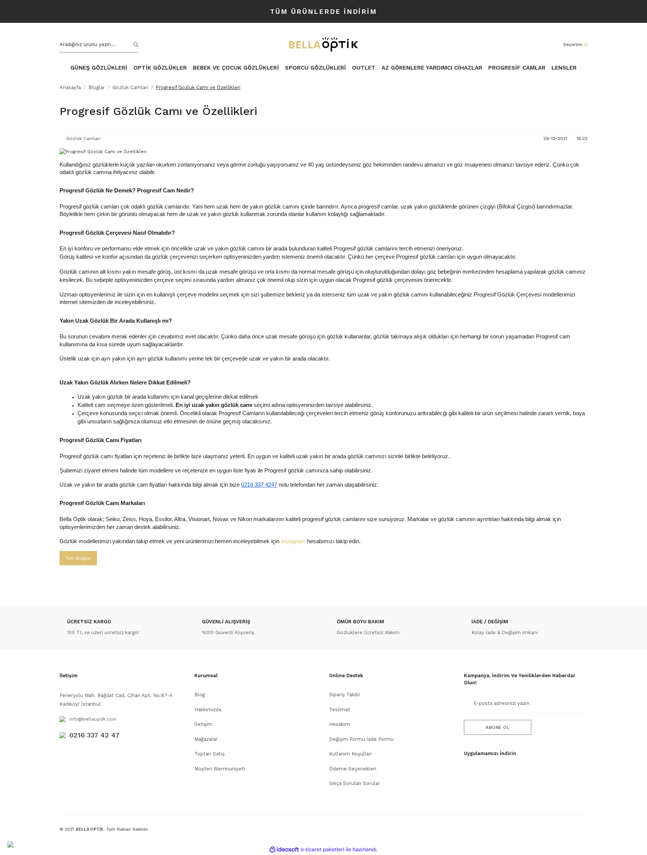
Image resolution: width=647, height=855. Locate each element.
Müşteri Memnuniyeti (219, 769)
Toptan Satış (209, 754)
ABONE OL (498, 727)
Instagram (294, 541)
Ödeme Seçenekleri (352, 769)
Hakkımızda (207, 709)
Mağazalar (206, 739)
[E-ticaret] (322, 849)
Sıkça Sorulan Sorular (354, 783)
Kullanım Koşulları (350, 754)
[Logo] (323, 44)
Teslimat (339, 709)
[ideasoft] (284, 849)
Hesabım (339, 724)
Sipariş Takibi (344, 694)
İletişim (203, 724)
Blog (199, 694)
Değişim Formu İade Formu (361, 739)
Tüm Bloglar (78, 558)
